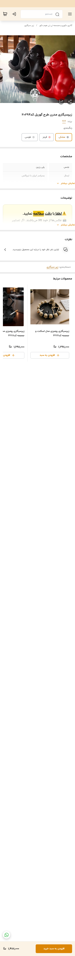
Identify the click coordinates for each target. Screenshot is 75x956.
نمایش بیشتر (68, 183)
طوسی (28, 137)
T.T (64, 121)
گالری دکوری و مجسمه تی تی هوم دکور (55, 25)
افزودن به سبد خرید (54, 948)
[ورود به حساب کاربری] (15, 14)
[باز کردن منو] (69, 14)
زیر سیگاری (29, 25)
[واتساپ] (6, 935)
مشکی (62, 137)
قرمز (45, 137)
